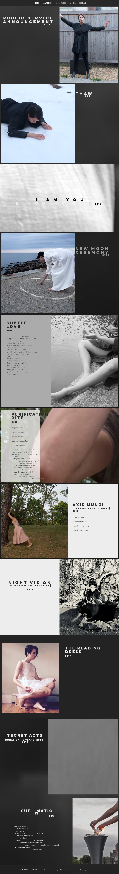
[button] (37, 856)
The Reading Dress (83, 650)
